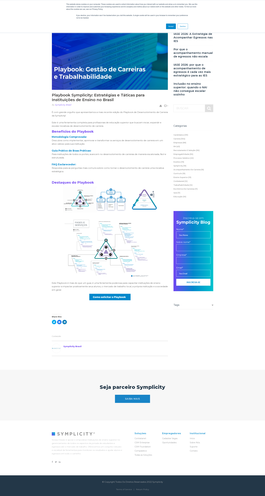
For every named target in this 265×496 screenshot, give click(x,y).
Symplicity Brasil (63, 105)
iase (176, 193)
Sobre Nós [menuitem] (195, 442)
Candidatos (180, 135)
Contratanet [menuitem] (140, 438)
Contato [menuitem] (194, 451)
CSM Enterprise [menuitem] (142, 442)
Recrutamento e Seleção (186, 150)
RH (176, 146)
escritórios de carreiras (185, 189)
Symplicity (179, 166)
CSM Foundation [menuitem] (143, 446)
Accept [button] (170, 26)
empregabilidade (183, 154)
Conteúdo (56, 336)
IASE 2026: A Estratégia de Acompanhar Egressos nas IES (193, 37)
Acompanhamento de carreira (188, 170)
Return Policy (142, 489)
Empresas (179, 143)
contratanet (180, 181)
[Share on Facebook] (59, 322)
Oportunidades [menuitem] (169, 442)
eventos (178, 162)
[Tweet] (54, 322)
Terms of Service (124, 489)
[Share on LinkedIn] (64, 322)
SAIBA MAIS (132, 399)
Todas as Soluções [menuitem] (143, 455)
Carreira (179, 139)
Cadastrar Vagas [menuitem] (169, 438)
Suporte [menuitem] (194, 446)
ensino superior (182, 177)
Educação (179, 197)
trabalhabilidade (183, 185)
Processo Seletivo (183, 158)
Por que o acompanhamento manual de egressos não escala (193, 53)
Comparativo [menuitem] (141, 451)
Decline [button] (183, 26)
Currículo (179, 173)
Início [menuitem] (192, 438)
